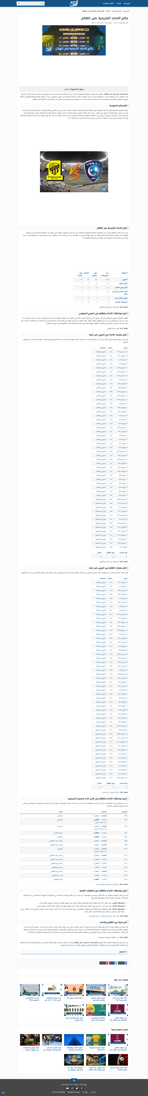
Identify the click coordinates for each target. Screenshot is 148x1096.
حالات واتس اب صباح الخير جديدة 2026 (120, 999)
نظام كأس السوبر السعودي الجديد (107, 884)
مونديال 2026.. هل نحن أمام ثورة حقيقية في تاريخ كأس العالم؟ (75, 1070)
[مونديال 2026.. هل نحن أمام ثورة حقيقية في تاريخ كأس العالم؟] (74, 1060)
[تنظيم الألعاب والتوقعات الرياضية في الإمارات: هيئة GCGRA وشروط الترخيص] (74, 1040)
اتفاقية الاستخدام (58, 1092)
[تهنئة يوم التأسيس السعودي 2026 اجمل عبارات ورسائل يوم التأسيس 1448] (96, 1010)
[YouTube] (67, 1088)
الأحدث (118, 3)
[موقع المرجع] (74, 3)
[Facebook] (81, 1088)
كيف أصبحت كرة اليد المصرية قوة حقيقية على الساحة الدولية (52, 1050)
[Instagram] (72, 1088)
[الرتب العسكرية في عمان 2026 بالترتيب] (74, 1010)
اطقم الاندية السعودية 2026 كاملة (97, 1049)
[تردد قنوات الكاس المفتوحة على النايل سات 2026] (118, 1010)
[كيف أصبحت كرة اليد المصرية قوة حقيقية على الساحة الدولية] (52, 1040)
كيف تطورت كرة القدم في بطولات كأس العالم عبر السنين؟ (97, 1070)
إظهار (67, 89)
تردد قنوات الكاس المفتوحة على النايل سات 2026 (118, 1020)
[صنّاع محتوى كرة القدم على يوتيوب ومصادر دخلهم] (30, 1040)
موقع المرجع (74, 99)
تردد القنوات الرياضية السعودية (108, 937)
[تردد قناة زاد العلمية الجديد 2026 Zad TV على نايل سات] (52, 990)
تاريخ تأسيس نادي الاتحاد (110, 792)
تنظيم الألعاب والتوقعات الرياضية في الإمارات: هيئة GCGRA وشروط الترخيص (74, 1051)
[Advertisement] (74, 72)
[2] (28, 932)
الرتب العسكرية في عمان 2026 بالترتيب (74, 1019)
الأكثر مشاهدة (108, 3)
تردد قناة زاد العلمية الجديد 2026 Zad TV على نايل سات (53, 1000)
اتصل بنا (85, 1092)
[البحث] (19, 3)
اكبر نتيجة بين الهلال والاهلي (109, 307)
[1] (84, 238)
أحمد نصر (116, 22)
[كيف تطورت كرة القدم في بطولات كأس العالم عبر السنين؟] (96, 1060)
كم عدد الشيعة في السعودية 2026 (32, 999)
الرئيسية (127, 3)
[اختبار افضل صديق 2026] (74, 990)
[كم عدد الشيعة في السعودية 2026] (30, 990)
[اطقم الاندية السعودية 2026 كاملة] (96, 1040)
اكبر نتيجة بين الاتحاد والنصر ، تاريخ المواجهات (104, 916)
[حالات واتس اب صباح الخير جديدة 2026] (118, 990)
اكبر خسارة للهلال (113, 328)
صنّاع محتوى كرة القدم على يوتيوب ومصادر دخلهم (31, 1050)
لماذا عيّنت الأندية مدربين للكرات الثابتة (118, 1069)
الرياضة (108, 11)
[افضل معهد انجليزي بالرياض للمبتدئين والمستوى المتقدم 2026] (96, 990)
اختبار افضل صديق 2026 (75, 998)
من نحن (93, 1092)
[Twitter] (77, 1088)
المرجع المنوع (117, 11)
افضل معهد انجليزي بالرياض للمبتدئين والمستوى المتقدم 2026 (97, 1000)
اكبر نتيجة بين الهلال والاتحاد (91, 99)
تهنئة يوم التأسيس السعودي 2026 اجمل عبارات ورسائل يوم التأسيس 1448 (98, 1021)
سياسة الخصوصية (74, 1092)
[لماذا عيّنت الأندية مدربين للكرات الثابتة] (118, 1060)
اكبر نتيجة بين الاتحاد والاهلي (109, 561)
